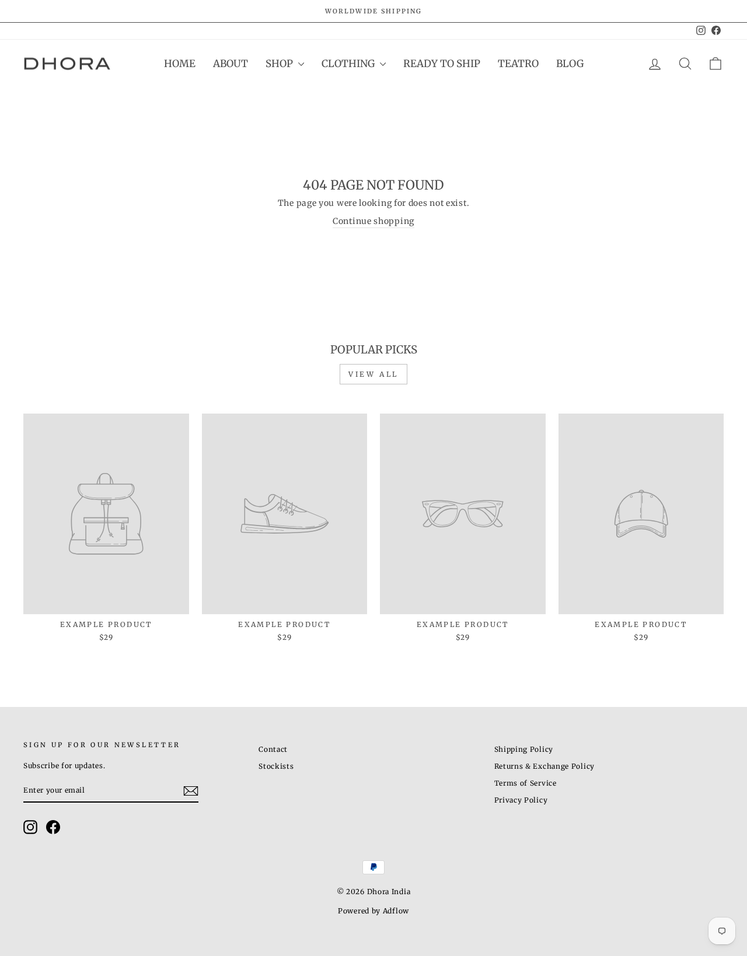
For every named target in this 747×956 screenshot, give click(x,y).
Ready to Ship (441, 63)
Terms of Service (525, 783)
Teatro (518, 63)
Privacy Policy (521, 800)
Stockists (276, 766)
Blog (570, 63)
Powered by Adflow (373, 910)
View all (373, 374)
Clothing (349, 63)
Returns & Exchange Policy (544, 766)
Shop (280, 63)
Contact (273, 749)
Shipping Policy (524, 749)
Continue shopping (373, 221)
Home (180, 63)
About (230, 63)
